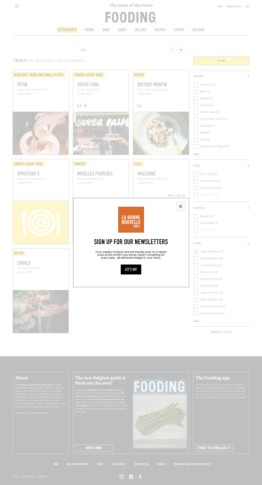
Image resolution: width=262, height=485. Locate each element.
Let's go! (131, 269)
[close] (180, 206)
